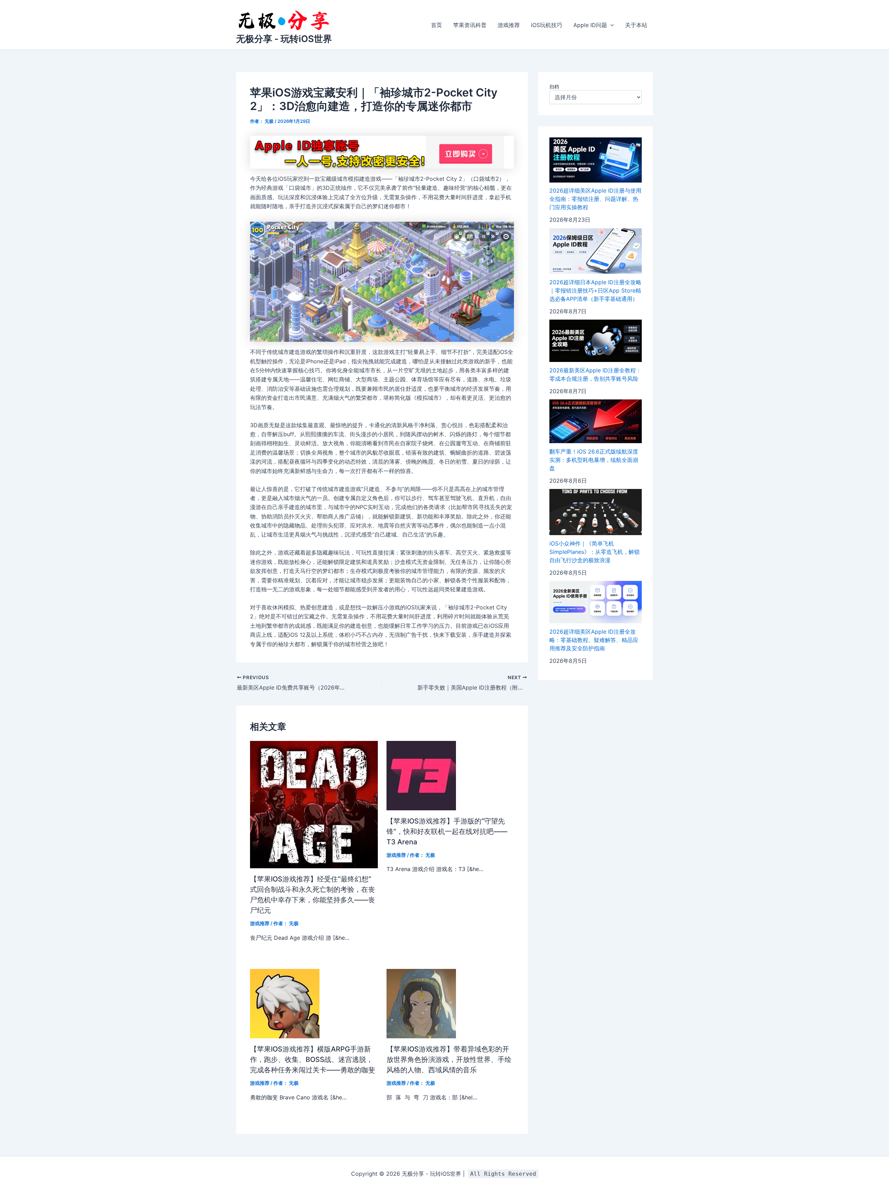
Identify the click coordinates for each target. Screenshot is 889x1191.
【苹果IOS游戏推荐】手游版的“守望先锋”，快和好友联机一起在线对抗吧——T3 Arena (447, 831)
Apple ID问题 (590, 25)
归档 (554, 87)
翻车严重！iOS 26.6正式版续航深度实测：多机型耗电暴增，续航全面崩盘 (593, 460)
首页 (436, 25)
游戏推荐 (509, 25)
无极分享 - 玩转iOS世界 (284, 38)
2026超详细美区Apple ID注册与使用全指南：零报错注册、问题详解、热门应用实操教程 (595, 199)
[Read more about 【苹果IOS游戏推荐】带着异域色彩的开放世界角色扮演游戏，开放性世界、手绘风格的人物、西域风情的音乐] (421, 1003)
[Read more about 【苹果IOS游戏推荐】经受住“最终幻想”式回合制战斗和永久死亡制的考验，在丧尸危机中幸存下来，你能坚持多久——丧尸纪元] (314, 804)
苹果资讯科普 (470, 25)
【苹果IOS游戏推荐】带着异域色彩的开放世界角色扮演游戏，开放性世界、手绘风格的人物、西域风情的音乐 (449, 1059)
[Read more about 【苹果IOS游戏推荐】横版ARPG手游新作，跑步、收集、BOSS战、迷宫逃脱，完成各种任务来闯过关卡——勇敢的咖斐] (284, 1003)
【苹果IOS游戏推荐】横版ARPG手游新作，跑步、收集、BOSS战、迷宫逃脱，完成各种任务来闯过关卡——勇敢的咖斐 (312, 1059)
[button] (610, 25)
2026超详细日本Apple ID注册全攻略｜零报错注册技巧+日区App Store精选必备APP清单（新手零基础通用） (595, 290)
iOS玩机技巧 (546, 25)
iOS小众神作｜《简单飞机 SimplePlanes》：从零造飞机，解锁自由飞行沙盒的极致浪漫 (594, 552)
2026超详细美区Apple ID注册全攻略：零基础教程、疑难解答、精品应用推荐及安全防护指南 (593, 640)
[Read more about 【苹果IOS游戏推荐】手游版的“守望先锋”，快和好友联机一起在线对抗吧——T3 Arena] (421, 774)
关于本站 (636, 25)
